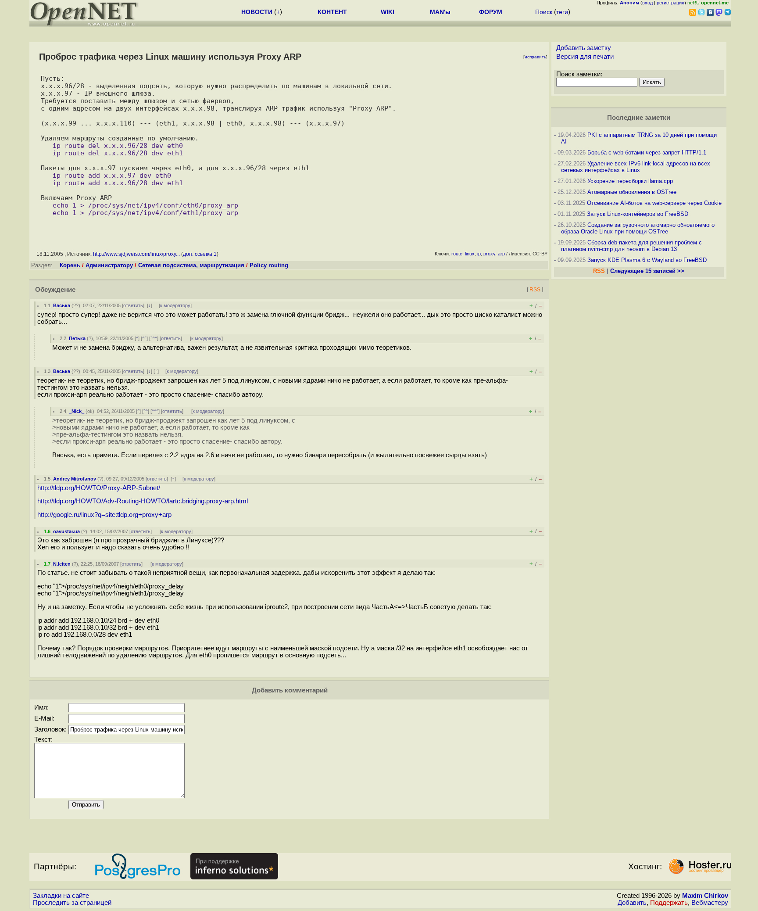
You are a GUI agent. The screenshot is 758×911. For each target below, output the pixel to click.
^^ (144, 338)
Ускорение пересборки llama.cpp (630, 181)
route (456, 253)
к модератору (175, 305)
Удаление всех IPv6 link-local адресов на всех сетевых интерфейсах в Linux (635, 166)
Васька (61, 305)
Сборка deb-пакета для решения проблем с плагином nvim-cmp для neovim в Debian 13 (631, 245)
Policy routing (269, 265)
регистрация (670, 2)
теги (562, 11)
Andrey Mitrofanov (74, 478)
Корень (70, 265)
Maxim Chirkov (705, 895)
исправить (535, 56)
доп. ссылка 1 (200, 254)
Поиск (543, 11)
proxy (489, 253)
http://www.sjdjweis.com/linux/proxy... (136, 254)
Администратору (109, 265)
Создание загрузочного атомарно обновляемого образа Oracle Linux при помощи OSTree (638, 228)
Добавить (632, 902)
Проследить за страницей (72, 902)
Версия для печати (585, 56)
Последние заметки (638, 117)
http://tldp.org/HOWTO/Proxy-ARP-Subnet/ (98, 487)
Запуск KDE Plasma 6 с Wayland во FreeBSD (647, 260)
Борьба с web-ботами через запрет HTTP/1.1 (646, 152)
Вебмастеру (709, 902)
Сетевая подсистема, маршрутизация (191, 265)
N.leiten (62, 564)
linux (470, 253)
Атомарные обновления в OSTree (631, 192)
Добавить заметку (583, 47)
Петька (77, 338)
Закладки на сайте (61, 895)
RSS (534, 289)
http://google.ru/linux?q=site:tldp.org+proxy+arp (104, 514)
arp (501, 253)
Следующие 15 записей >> (647, 271)
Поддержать (669, 902)
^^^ (153, 338)
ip (479, 253)
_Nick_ (76, 411)
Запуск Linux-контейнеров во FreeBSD (637, 214)
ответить (133, 305)
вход (647, 2)
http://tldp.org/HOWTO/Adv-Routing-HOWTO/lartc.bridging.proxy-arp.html (142, 501)
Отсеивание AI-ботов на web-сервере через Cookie (654, 203)
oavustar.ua (66, 531)
